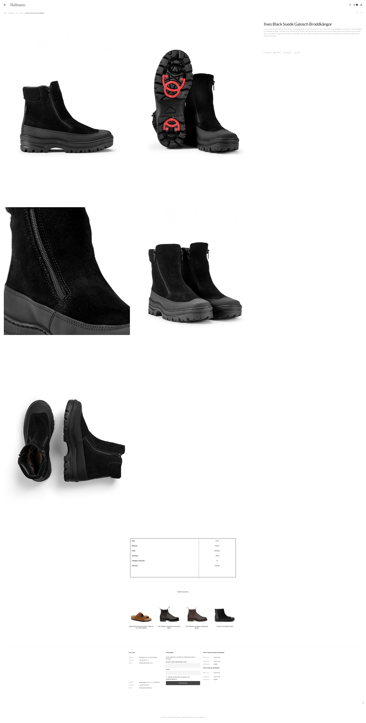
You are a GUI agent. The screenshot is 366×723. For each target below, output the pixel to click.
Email (298, 53)
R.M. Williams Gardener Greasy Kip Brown (197, 627)
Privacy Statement (200, 717)
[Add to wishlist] (151, 600)
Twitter (278, 53)
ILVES (21, 13)
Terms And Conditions (167, 717)
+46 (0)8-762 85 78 (144, 685)
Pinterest (288, 53)
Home (5, 13)
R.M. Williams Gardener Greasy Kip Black (169, 627)
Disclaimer (177, 717)
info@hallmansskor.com (146, 663)
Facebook (268, 53)
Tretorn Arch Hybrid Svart (225, 627)
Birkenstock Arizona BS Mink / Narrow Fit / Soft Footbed (141, 627)
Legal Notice (190, 717)
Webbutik (11, 13)
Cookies (184, 717)
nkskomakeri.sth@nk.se (145, 688)
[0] (355, 5)
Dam (17, 13)
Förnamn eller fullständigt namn (176, 662)
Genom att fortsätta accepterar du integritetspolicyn (178, 678)
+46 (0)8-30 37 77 (144, 660)
